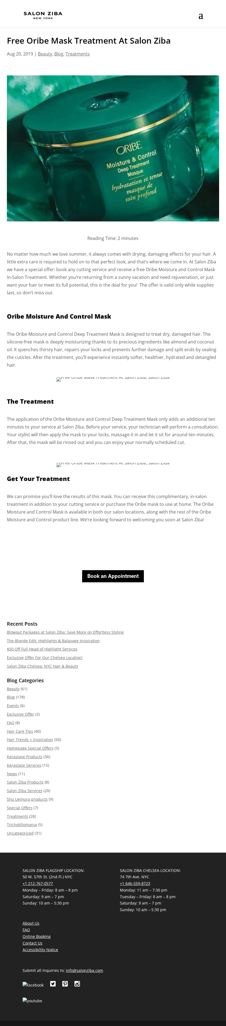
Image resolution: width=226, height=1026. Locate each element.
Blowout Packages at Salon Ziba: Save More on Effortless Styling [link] (65, 632)
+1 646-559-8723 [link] (135, 883)
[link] (43, 15)
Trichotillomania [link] (22, 824)
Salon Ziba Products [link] (25, 782)
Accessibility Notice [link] (40, 949)
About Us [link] (31, 923)
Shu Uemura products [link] (27, 799)
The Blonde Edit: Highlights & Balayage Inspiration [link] (53, 640)
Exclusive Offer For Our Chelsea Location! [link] (45, 657)
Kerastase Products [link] (24, 756)
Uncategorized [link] (20, 833)
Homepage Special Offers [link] (30, 748)
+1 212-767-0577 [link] (38, 883)
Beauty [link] (45, 54)
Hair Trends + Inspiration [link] (30, 739)
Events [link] (13, 705)
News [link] (12, 773)
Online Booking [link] (37, 936)
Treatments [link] (78, 54)
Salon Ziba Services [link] (24, 790)
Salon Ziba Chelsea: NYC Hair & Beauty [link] (42, 666)
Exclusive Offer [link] (20, 714)
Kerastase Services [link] (24, 765)
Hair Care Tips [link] (20, 731)
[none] (200, 19)
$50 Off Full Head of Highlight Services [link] (42, 649)
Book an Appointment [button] (113, 576)
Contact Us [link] (32, 943)
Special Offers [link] (20, 807)
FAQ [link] (10, 722)
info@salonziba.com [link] (84, 970)
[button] (200, 19)
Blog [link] (58, 54)
